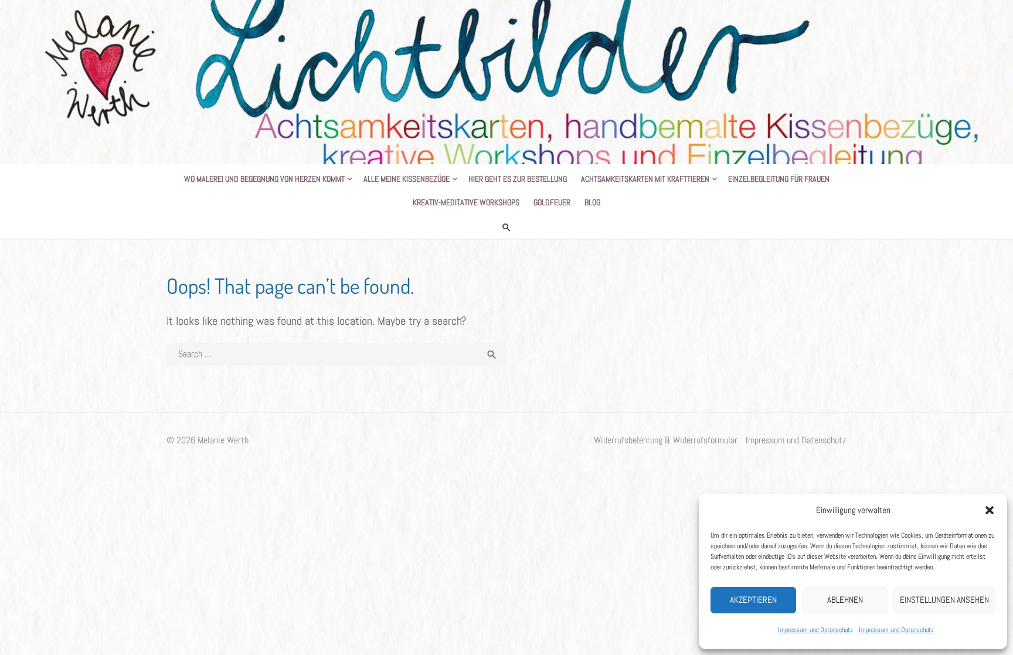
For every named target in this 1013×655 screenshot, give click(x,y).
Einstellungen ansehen (944, 599)
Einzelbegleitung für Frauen (779, 179)
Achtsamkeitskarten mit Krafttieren (645, 179)
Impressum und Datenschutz (815, 629)
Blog (592, 202)
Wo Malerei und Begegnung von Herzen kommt (264, 179)
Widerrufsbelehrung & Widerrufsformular (665, 440)
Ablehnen (845, 599)
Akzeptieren (753, 599)
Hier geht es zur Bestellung (517, 179)
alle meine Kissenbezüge (406, 179)
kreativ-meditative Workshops (466, 202)
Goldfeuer (551, 202)
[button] (989, 510)
